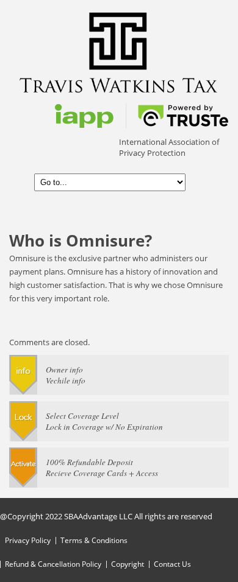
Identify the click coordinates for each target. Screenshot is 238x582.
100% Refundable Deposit (89, 462)
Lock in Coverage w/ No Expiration (104, 426)
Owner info (64, 369)
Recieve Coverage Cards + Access (102, 473)
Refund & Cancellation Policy (53, 564)
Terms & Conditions (94, 540)
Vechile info (65, 380)
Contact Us (172, 564)
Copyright (127, 564)
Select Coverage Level (82, 415)
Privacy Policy (28, 540)
